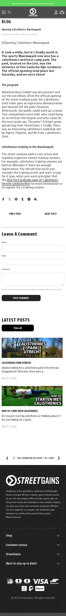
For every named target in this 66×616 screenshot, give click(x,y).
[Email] (35, 199)
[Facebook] (3, 199)
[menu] (4, 12)
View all (18, 328)
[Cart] (62, 12)
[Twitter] (9, 199)
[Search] (9, 12)
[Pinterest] (16, 199)
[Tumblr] (22, 199)
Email (4, 256)
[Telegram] (28, 199)
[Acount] (56, 12)
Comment (6, 269)
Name (4, 242)
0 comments (33, 35)
